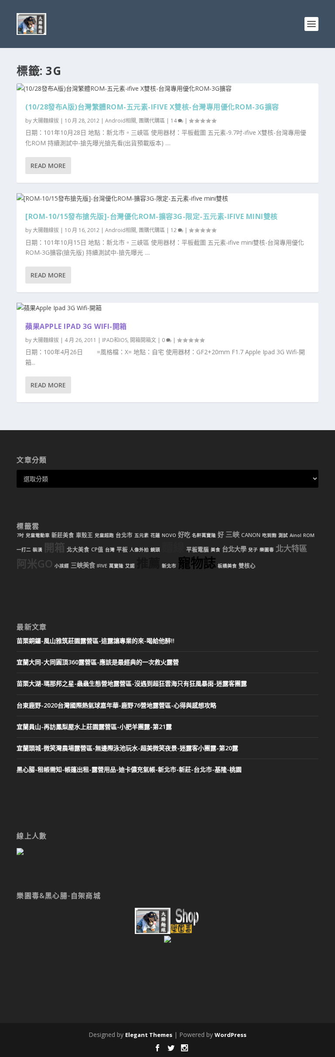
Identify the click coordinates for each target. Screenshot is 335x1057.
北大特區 (291, 548)
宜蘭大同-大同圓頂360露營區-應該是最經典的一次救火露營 (98, 662)
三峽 (232, 534)
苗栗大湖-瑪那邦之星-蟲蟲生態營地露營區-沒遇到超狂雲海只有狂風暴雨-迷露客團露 (132, 683)
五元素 (141, 535)
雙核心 (247, 565)
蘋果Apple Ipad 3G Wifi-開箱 (76, 326)
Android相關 (120, 120)
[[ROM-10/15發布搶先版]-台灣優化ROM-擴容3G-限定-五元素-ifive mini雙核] (167, 198)
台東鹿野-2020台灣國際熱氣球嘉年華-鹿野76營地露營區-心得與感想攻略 (116, 705)
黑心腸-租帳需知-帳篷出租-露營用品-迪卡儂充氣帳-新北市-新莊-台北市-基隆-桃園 (129, 769)
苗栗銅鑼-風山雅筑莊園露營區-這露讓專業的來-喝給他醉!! (95, 640)
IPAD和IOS (114, 340)
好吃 (184, 534)
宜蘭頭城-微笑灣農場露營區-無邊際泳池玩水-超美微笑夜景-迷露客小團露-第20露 (127, 748)
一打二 (24, 550)
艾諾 (130, 566)
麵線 (173, 547)
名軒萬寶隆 (204, 535)
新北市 (169, 566)
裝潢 (37, 550)
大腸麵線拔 (46, 120)
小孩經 (62, 566)
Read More (48, 165)
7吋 (20, 535)
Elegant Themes (148, 1035)
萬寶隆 (116, 566)
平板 (122, 549)
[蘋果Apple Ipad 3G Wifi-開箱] (167, 308)
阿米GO (35, 564)
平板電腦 (197, 549)
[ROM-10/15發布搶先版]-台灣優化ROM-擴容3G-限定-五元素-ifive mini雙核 (151, 216)
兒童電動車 (38, 535)
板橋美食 (227, 566)
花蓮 (155, 535)
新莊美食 (62, 535)
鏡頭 (155, 550)
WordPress (230, 1035)
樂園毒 (267, 550)
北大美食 (78, 549)
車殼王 (84, 535)
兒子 (253, 550)
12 (174, 230)
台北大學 (234, 549)
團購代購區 (152, 120)
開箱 (54, 547)
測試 (283, 535)
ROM (308, 535)
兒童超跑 (104, 535)
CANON (250, 535)
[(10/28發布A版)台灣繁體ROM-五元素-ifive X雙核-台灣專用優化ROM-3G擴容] (167, 88)
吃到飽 (269, 535)
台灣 (110, 550)
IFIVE (102, 566)
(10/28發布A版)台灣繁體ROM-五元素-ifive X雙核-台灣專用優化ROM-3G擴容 (152, 107)
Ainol (295, 535)
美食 (215, 550)
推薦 (148, 563)
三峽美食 (83, 565)
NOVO (169, 535)
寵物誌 (197, 562)
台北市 (124, 535)
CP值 (97, 549)
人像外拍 (139, 550)
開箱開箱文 (143, 340)
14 (174, 120)
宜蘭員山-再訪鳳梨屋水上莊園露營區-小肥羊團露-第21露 (94, 726)
